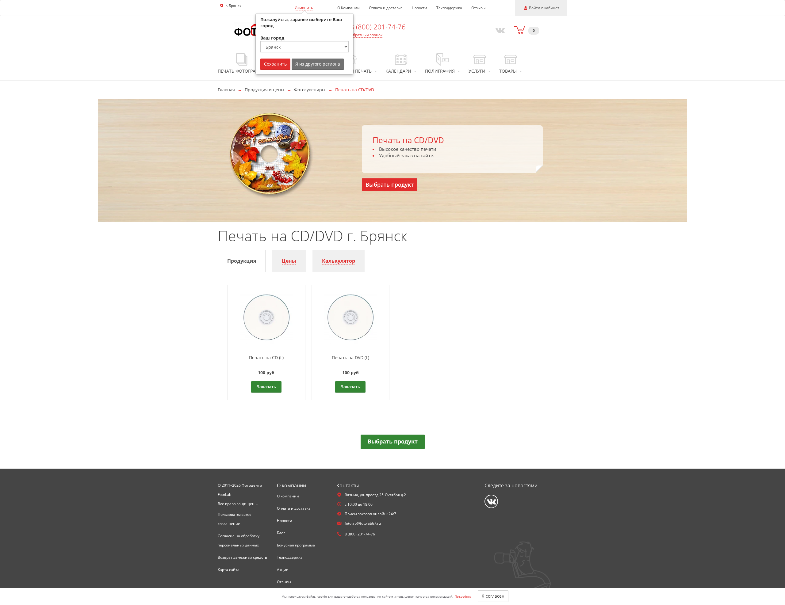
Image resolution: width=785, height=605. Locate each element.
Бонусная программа (296, 545)
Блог (281, 532)
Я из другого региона (317, 64)
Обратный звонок (366, 34)
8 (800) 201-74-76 (378, 26)
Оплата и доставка (386, 7)
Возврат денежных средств (242, 557)
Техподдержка (449, 7)
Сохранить (275, 64)
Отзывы (478, 7)
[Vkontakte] (499, 29)
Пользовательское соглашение (234, 519)
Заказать (266, 387)
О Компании (348, 7)
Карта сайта (228, 569)
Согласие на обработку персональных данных (238, 540)
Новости (419, 7)
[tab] (242, 261)
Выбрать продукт (390, 184)
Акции (283, 569)
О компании (288, 496)
